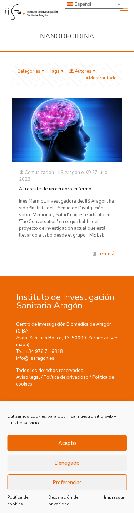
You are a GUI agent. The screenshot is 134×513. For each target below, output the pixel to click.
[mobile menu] (124, 11)
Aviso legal (28, 377)
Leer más (107, 254)
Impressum (115, 497)
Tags (55, 71)
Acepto (67, 443)
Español (82, 4)
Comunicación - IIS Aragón (52, 172)
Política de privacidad (66, 377)
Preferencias (67, 482)
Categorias (28, 71)
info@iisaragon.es (35, 358)
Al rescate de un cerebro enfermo (55, 189)
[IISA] (29, 11)
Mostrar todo (103, 78)
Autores (83, 71)
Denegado (67, 462)
